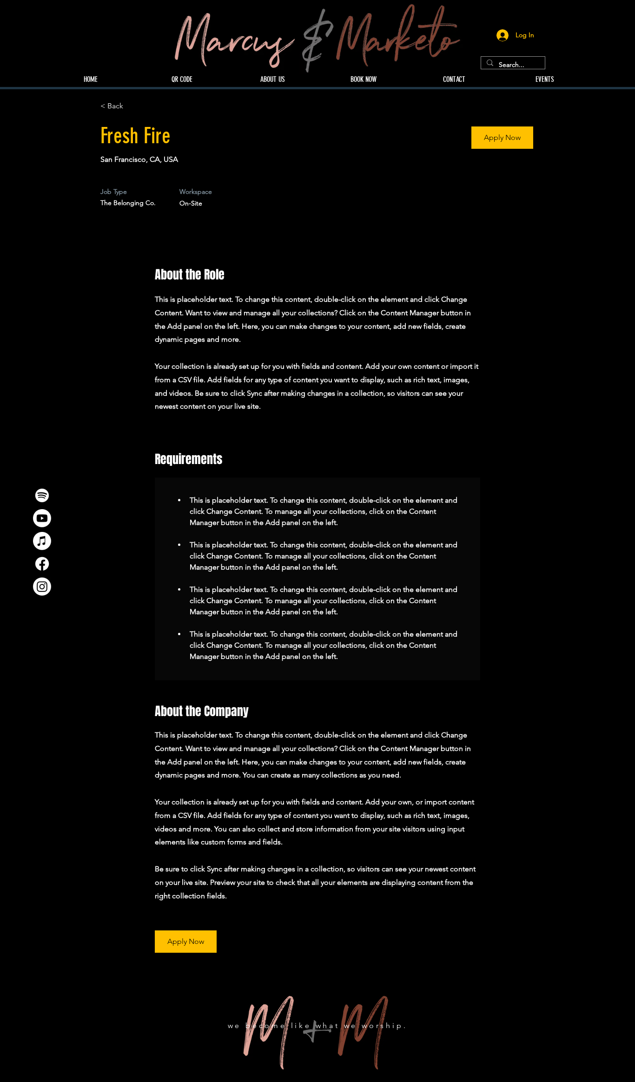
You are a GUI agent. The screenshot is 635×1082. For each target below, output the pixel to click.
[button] (502, 137)
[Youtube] (42, 518)
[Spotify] (42, 495)
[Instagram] (42, 587)
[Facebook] (42, 564)
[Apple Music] (42, 541)
